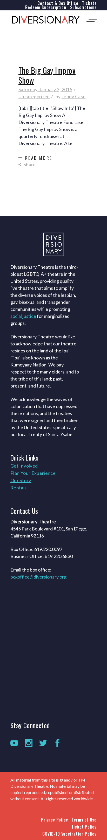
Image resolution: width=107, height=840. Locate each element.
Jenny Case (74, 96)
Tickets (89, 3)
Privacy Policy (54, 820)
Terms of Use (84, 820)
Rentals (18, 487)
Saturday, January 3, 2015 (45, 89)
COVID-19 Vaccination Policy (69, 834)
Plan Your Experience (33, 473)
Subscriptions (83, 7)
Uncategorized (34, 96)
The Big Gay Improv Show (47, 75)
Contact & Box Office (57, 3)
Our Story (20, 480)
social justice (23, 316)
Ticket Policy (84, 827)
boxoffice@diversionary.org (38, 577)
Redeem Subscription (45, 7)
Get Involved (24, 466)
